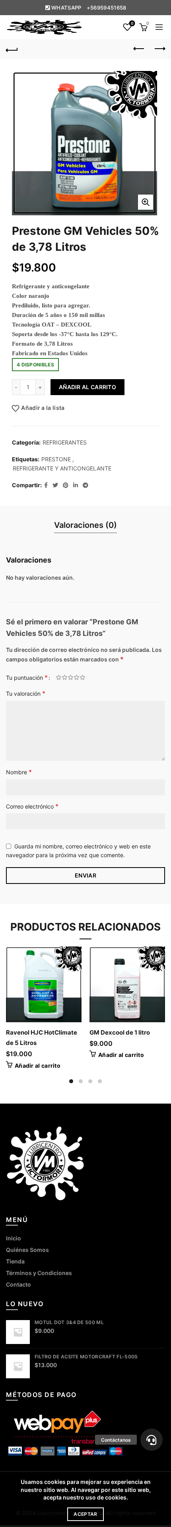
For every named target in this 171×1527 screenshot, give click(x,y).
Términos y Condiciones (39, 1272)
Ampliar (145, 202)
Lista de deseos (132, 23)
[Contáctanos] (151, 1440)
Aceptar (85, 1514)
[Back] (12, 49)
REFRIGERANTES (65, 442)
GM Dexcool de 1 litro (119, 1032)
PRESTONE (56, 459)
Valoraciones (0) (85, 525)
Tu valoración (25, 693)
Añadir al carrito (87, 387)
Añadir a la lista (42, 407)
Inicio (13, 1238)
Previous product (139, 49)
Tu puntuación (27, 677)
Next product (159, 49)
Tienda (15, 1261)
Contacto (18, 1284)
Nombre (19, 772)
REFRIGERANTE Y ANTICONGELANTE (62, 468)
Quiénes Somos (27, 1249)
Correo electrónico (32, 806)
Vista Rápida (75, 967)
